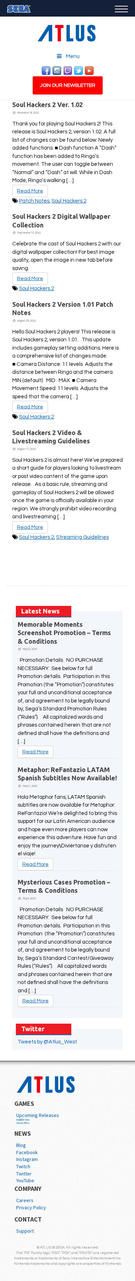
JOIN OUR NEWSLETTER (67, 85)
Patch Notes (34, 201)
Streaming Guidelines (82, 537)
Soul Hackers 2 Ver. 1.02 (47, 104)
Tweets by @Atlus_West (47, 1042)
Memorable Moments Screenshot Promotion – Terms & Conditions (64, 633)
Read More (30, 191)
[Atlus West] (67, 32)
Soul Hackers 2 (68, 201)
